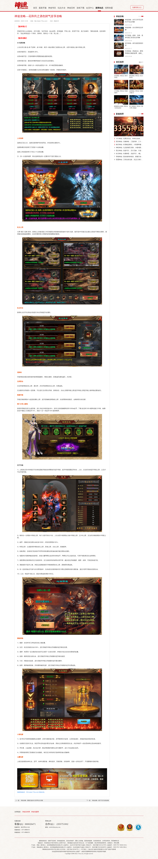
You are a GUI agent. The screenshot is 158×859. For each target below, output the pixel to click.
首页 (35, 8)
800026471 (30, 824)
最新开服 (43, 8)
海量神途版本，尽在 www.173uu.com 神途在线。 (31, 792)
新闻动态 (99, 8)
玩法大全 (61, 8)
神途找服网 (35, 812)
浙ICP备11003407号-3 (73, 849)
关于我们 (83, 849)
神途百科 (71, 8)
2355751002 (62, 824)
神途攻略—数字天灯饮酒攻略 (100, 800)
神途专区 (52, 8)
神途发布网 (26, 812)
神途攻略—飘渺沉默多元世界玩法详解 (32, 800)
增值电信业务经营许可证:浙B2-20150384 (53, 849)
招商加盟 (109, 8)
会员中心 (90, 8)
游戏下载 (80, 8)
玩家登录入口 (136, 7)
